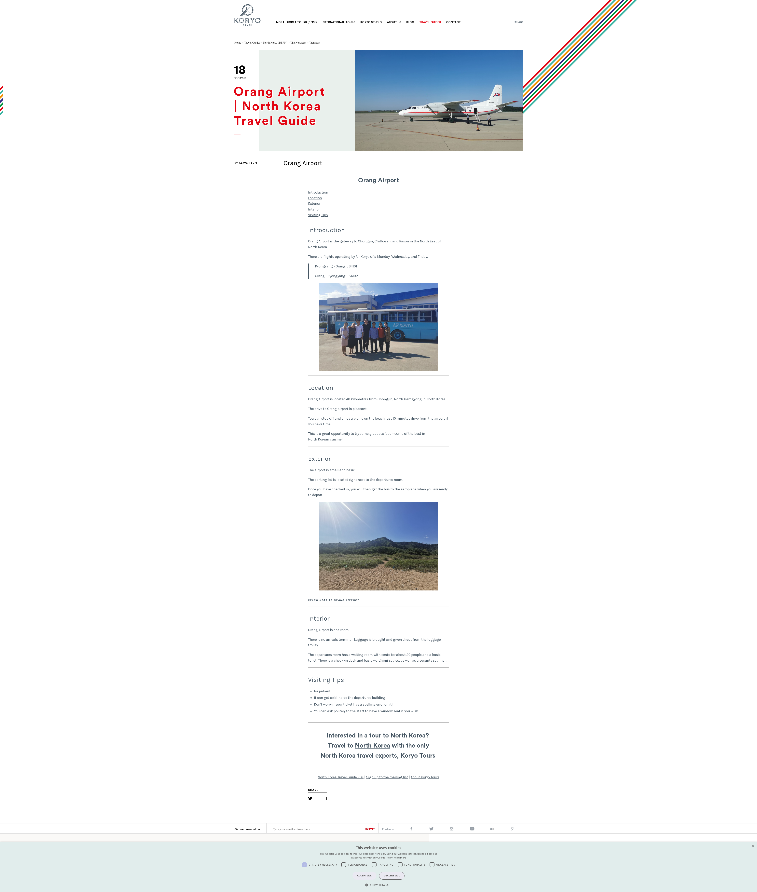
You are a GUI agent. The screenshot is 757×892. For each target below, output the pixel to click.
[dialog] (378, 867)
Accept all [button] (364, 875)
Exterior (314, 203)
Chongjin (365, 241)
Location (315, 198)
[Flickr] (492, 829)
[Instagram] (451, 829)
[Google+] (513, 829)
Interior (314, 209)
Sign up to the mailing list (387, 777)
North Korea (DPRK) (275, 42)
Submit (370, 829)
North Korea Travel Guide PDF (341, 777)
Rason (404, 241)
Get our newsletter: (247, 829)
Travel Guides (252, 42)
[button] (378, 885)
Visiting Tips (318, 215)
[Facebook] (327, 799)
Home (237, 42)
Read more (400, 857)
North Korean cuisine (325, 439)
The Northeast (298, 42)
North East (428, 241)
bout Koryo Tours (426, 777)
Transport (314, 42)
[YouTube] (472, 829)
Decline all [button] (392, 875)
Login (520, 22)
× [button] (752, 846)
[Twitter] (310, 799)
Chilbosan (383, 241)
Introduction (318, 192)
